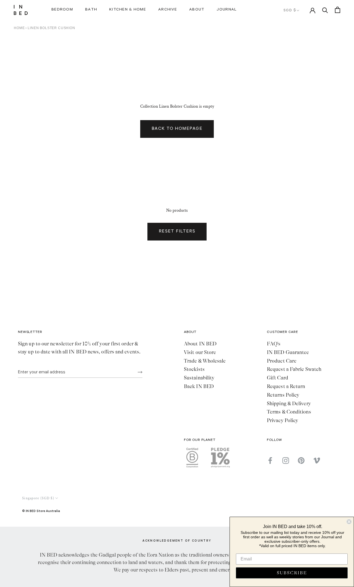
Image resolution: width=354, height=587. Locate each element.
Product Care (281, 361)
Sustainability (199, 378)
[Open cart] (337, 10)
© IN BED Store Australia (41, 511)
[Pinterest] (301, 460)
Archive (167, 10)
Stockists (194, 369)
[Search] (325, 10)
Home (19, 28)
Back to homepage (177, 128)
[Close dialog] (349, 521)
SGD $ (289, 11)
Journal (227, 10)
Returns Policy (283, 395)
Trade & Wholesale (205, 361)
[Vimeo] (316, 460)
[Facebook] (270, 460)
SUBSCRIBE (292, 572)
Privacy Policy (282, 420)
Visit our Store (200, 352)
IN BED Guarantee (288, 352)
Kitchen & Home (127, 10)
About (196, 10)
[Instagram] (285, 460)
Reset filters (177, 231)
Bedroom (62, 10)
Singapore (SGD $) (38, 498)
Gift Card (277, 378)
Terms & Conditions (289, 412)
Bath (91, 10)
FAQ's (273, 343)
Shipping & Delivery (289, 403)
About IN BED (200, 343)
